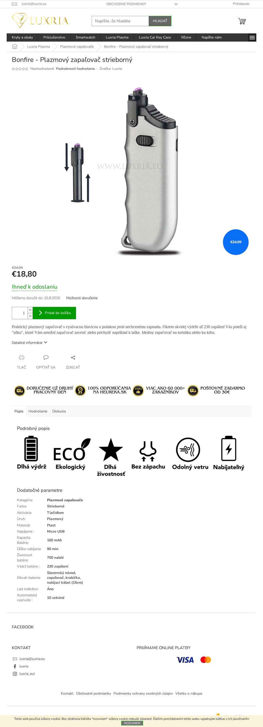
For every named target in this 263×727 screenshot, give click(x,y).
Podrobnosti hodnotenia (75, 68)
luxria (24, 666)
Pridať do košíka (58, 312)
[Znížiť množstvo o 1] (30, 316)
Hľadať (160, 20)
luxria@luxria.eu (32, 658)
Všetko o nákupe (188, 693)
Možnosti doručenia (81, 298)
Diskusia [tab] (59, 411)
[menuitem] (22, 37)
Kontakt (67, 693)
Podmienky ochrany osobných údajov (143, 693)
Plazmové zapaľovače (65, 500)
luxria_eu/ (27, 673)
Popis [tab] (18, 411)
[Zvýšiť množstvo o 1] (30, 310)
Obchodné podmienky (126, 4)
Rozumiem (132, 723)
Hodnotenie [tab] (38, 411)
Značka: (110, 68)
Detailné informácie (27, 342)
